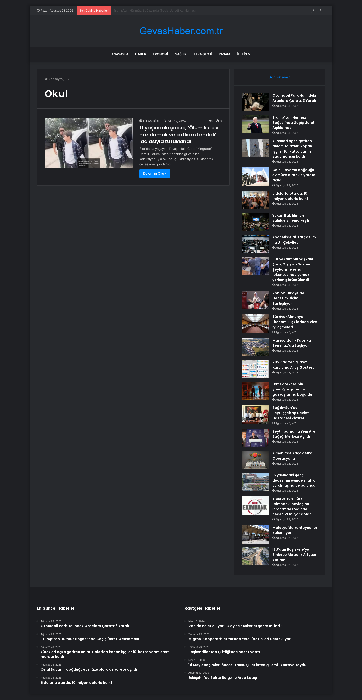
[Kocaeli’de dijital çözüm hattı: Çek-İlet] (255, 244)
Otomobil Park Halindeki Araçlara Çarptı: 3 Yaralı (294, 98)
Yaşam (224, 54)
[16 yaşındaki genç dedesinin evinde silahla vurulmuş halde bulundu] (255, 482)
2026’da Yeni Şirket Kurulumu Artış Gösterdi (294, 365)
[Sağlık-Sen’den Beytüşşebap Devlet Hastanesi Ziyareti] (255, 414)
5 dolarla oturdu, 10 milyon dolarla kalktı (290, 196)
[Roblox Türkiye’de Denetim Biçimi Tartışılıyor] (255, 300)
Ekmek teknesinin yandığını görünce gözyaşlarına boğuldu (292, 389)
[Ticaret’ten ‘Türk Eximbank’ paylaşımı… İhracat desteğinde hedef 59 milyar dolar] (255, 505)
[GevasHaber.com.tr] (181, 31)
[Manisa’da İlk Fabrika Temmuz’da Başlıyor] (255, 347)
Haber (140, 54)
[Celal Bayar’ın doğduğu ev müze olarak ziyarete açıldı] (255, 176)
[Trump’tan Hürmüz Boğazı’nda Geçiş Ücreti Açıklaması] (255, 124)
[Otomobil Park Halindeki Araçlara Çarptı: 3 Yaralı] (255, 102)
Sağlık (181, 54)
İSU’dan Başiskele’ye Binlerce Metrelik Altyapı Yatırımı (294, 554)
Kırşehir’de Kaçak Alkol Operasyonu (292, 456)
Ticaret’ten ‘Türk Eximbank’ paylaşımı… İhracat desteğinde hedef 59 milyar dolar (292, 506)
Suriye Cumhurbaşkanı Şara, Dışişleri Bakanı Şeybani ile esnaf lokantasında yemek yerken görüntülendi (292, 269)
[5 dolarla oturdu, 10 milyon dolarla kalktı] (255, 200)
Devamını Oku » (155, 173)
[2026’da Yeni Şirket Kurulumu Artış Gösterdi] (255, 369)
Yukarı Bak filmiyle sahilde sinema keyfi (290, 218)
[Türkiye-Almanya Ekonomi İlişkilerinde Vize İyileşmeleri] (255, 323)
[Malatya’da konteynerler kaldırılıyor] (255, 534)
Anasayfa (119, 54)
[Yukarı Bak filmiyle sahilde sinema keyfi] (255, 222)
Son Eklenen (280, 77)
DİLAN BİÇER (152, 121)
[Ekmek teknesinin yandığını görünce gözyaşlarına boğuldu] (255, 391)
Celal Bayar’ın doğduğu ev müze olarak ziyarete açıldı (293, 175)
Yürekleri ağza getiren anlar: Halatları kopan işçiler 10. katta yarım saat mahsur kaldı (292, 149)
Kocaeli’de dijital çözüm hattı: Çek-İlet (294, 240)
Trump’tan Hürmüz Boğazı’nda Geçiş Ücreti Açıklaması (294, 122)
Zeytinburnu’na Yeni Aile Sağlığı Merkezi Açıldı (293, 434)
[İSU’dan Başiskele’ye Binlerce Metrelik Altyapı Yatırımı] (255, 556)
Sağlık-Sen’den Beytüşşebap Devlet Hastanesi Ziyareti (290, 412)
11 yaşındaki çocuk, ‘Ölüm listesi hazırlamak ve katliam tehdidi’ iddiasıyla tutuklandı (178, 134)
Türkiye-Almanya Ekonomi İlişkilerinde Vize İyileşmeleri (294, 321)
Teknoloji (203, 54)
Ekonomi (160, 54)
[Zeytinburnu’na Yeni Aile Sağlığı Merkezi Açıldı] (255, 438)
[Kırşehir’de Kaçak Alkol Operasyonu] (255, 460)
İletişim (244, 54)
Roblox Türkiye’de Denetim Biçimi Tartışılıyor (288, 298)
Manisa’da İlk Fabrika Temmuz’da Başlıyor (291, 343)
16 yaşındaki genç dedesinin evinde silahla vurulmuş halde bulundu (294, 480)
